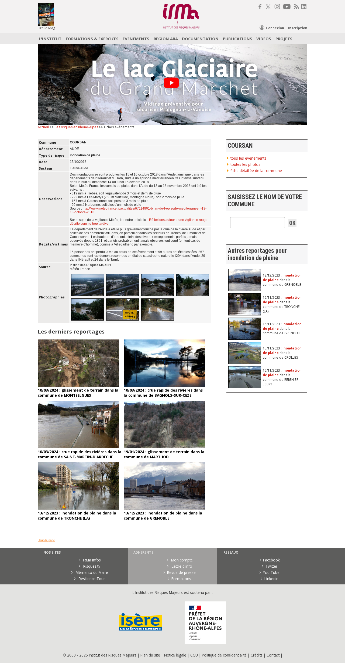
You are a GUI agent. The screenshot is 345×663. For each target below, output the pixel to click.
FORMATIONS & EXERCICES (92, 38)
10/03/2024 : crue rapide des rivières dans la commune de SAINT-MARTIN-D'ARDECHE (79, 454)
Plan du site (150, 655)
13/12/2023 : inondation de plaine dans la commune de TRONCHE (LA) (77, 515)
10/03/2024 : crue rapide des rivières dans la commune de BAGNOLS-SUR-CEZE (163, 393)
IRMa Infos (91, 560)
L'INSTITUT (50, 38)
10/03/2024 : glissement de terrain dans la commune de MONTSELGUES (78, 393)
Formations (181, 578)
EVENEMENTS (136, 38)
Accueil (43, 127)
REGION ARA (166, 38)
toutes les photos (245, 164)
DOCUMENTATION (200, 38)
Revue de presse (181, 572)
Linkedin (271, 578)
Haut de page (46, 540)
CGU (194, 655)
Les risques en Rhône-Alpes (76, 127)
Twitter (271, 566)
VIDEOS (263, 38)
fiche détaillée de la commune (256, 170)
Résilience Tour (91, 578)
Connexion (275, 28)
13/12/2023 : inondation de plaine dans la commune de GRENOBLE (163, 515)
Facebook (271, 560)
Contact (274, 655)
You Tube (271, 572)
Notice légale (175, 655)
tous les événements (248, 158)
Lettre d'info (181, 566)
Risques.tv (91, 566)
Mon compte (181, 560)
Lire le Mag (46, 28)
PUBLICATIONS (237, 38)
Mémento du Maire (91, 572)
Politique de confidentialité (224, 655)
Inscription (297, 28)
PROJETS (283, 38)
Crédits (257, 655)
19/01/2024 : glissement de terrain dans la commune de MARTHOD (164, 454)
